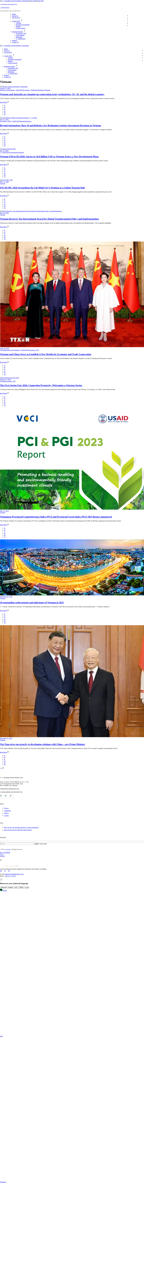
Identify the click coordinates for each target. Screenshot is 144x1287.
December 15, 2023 (6, 738)
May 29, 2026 (4, 213)
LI (5, 871)
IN (9, 871)
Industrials (36, 90)
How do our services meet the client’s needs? (18, 830)
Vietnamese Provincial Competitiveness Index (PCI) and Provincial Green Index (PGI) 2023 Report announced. (56, 516)
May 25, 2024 (4, 511)
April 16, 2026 (4, 348)
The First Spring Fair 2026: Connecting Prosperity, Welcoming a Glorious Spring (41, 385)
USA (1, 854)
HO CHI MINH (5, 852)
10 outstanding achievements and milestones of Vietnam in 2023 (32, 602)
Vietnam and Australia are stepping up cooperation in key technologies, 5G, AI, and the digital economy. (52, 94)
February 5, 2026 (5, 379)
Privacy (6, 808)
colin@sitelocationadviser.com (8, 4)
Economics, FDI (28, 90)
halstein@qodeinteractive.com (14, 874)
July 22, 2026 (4, 119)
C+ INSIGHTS (18, 90)
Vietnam (47, 90)
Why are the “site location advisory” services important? (21, 827)
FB (1, 871)
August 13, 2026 (5, 88)
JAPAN (2, 856)
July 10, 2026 (4, 151)
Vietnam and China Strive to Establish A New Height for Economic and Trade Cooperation (45, 354)
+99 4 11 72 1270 (10, 876)
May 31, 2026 (4, 182)
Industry (42, 90)
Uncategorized (14, 152)
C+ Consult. (7, 849)
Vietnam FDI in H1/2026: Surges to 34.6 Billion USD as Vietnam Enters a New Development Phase (49, 156)
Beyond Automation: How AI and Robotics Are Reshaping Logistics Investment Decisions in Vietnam (50, 125)
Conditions (7, 810)
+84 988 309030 (4, 7)
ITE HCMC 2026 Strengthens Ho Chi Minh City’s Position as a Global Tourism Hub (42, 187)
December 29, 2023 (6, 596)
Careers (6, 815)
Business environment (7, 90)
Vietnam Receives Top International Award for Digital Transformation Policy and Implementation (49, 219)
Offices (6, 813)
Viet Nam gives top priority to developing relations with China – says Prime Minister (42, 744)
